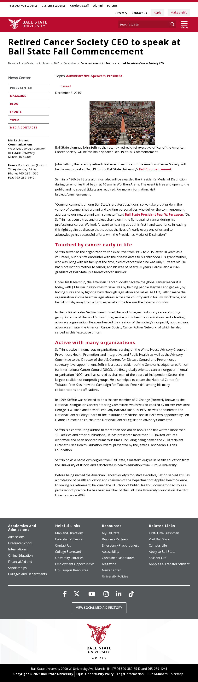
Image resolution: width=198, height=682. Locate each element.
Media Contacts (23, 127)
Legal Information (130, 674)
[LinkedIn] (118, 594)
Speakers (98, 76)
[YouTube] (91, 594)
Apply (157, 12)
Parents (112, 5)
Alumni (98, 5)
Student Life (157, 558)
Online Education (20, 555)
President (114, 76)
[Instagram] (106, 594)
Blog (14, 103)
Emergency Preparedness (120, 545)
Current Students (53, 5)
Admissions (16, 537)
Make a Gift (179, 12)
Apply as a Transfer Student (169, 564)
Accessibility (110, 551)
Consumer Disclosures (118, 558)
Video (14, 119)
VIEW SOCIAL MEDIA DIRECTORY (99, 607)
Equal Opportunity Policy (95, 674)
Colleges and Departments (27, 574)
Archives (44, 63)
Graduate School (20, 543)
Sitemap (177, 674)
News (11, 63)
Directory (121, 13)
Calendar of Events (68, 539)
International (17, 549)
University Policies (115, 576)
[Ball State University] (99, 642)
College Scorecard (68, 551)
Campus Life (158, 545)
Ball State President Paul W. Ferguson (154, 214)
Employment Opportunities (75, 564)
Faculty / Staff (79, 5)
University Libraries (69, 558)
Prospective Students (23, 5)
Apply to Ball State (162, 551)
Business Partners (115, 539)
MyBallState (110, 533)
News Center (19, 77)
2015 (56, 63)
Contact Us (139, 13)
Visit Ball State (159, 539)
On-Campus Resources (71, 570)
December (69, 63)
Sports (16, 111)
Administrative (78, 76)
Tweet (66, 86)
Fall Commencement (155, 169)
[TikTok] (131, 594)
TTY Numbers (157, 674)
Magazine (18, 96)
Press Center (27, 63)
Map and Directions (69, 533)
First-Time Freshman (164, 533)
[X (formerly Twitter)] (76, 594)
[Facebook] (65, 594)
